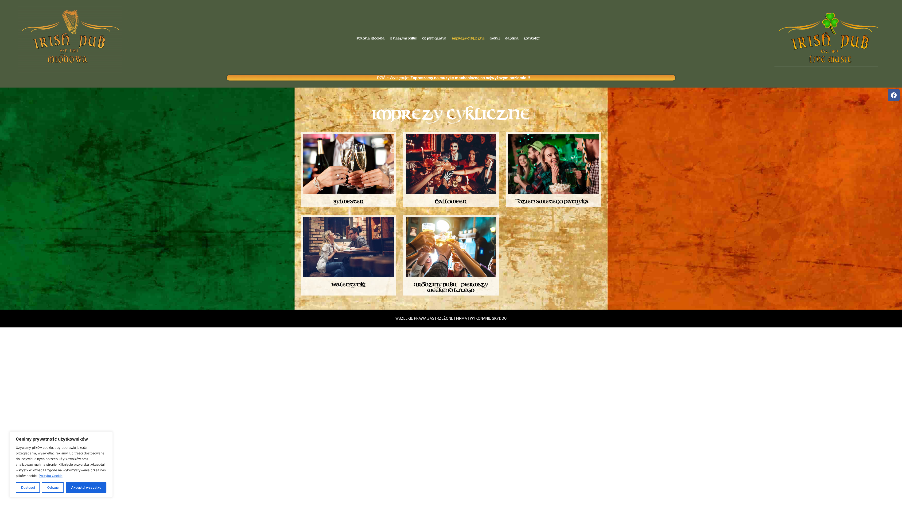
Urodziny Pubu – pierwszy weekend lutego (451, 287)
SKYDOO (499, 318)
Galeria (512, 38)
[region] (61, 464)
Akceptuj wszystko (86, 487)
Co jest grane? (434, 38)
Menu (495, 38)
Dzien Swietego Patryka (553, 202)
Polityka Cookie (50, 476)
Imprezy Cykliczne (468, 38)
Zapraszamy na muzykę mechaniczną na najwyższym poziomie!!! (470, 77)
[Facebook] (894, 95)
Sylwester (348, 202)
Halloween (451, 202)
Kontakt (532, 38)
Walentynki (348, 285)
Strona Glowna (371, 38)
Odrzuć (53, 487)
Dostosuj (28, 487)
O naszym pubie (403, 38)
